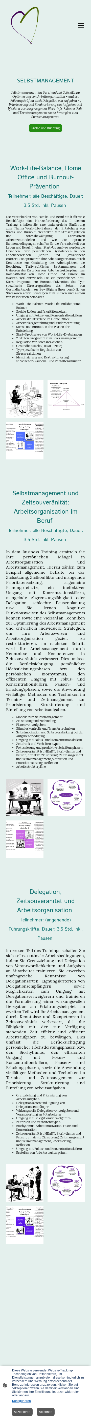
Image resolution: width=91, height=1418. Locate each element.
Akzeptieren (22, 1412)
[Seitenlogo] (24, 25)
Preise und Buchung (45, 128)
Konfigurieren (21, 1401)
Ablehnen (45, 1412)
